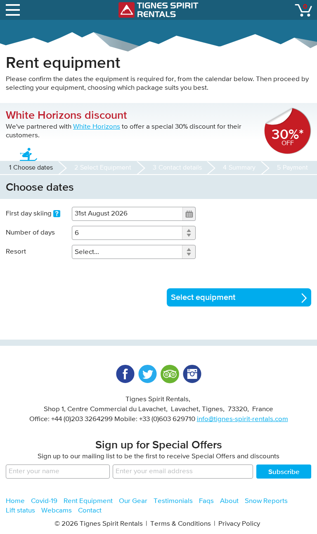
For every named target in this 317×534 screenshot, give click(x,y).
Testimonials (173, 501)
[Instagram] (191, 373)
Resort (16, 251)
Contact (90, 510)
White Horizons (96, 126)
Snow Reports (266, 501)
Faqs (206, 501)
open (14, 10)
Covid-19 (44, 501)
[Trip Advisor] (169, 373)
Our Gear (133, 501)
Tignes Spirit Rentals (158, 10)
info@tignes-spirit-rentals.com (242, 419)
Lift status (20, 510)
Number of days (30, 232)
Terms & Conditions (180, 523)
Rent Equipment (88, 501)
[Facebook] (125, 373)
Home (15, 501)
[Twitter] (147, 373)
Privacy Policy (239, 523)
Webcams (56, 510)
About (229, 501)
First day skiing (29, 213)
